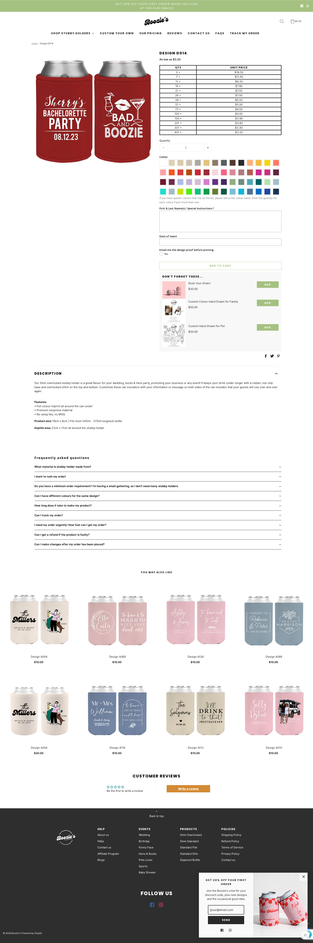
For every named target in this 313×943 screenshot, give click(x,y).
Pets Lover (146, 860)
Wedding (144, 835)
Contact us (199, 33)
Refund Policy (230, 841)
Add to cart (220, 266)
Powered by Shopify (32, 933)
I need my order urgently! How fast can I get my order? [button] (70, 525)
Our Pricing (150, 33)
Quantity (164, 140)
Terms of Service (232, 847)
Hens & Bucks (147, 853)
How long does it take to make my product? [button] (63, 505)
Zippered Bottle (190, 860)
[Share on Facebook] (265, 356)
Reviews (174, 33)
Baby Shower (147, 872)
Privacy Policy (230, 853)
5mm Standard (189, 841)
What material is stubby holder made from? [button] (62, 466)
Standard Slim (189, 853)
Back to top (156, 816)
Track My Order (244, 33)
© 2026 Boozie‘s (11, 933)
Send (226, 920)
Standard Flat (188, 847)
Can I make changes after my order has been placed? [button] (69, 544)
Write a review (188, 789)
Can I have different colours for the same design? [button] (66, 496)
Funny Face (146, 847)
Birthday (144, 841)
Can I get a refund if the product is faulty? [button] (61, 534)
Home (34, 43)
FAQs (219, 33)
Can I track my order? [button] (48, 515)
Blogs (101, 860)
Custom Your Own (117, 33)
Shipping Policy (231, 835)
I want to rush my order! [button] (50, 476)
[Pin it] (278, 356)
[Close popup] (304, 877)
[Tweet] (271, 356)
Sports (143, 866)
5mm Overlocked (191, 835)
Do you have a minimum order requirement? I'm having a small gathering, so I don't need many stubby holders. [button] (106, 486)
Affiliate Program (108, 853)
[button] (156, 373)
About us (103, 835)
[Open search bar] (284, 21)
